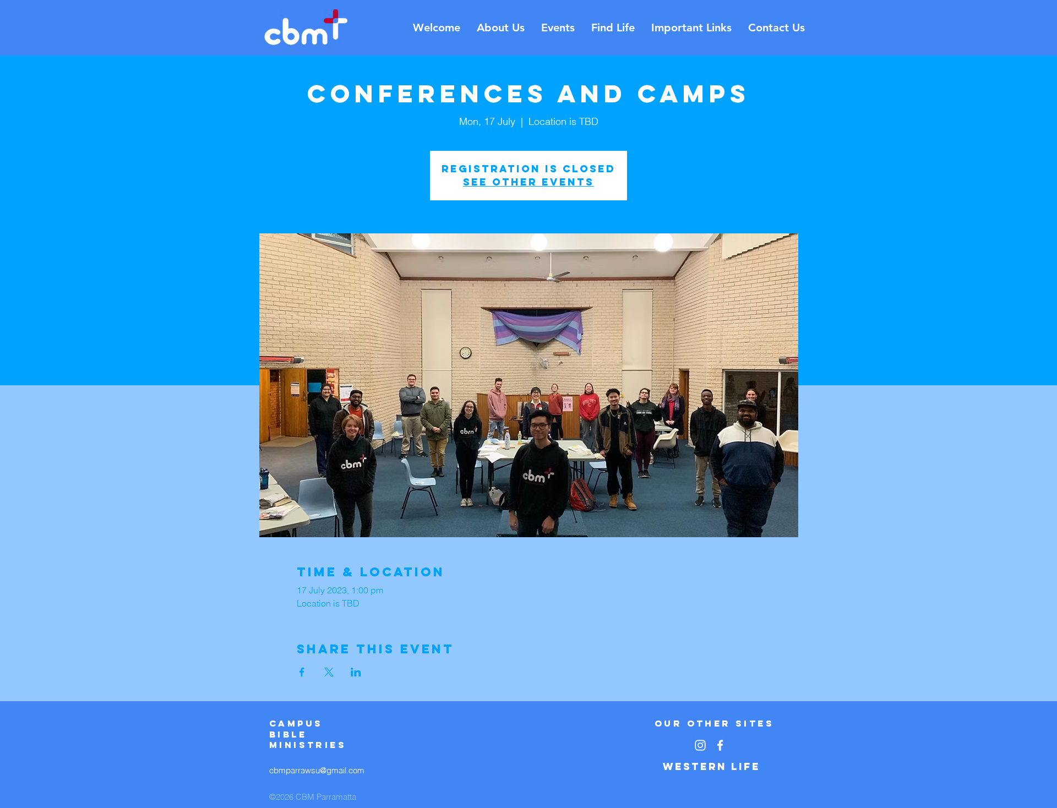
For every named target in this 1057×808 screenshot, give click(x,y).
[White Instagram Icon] (700, 745)
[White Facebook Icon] (720, 745)
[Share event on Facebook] (302, 672)
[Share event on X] (329, 672)
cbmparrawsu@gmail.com (316, 770)
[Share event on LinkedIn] (356, 672)
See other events (528, 182)
